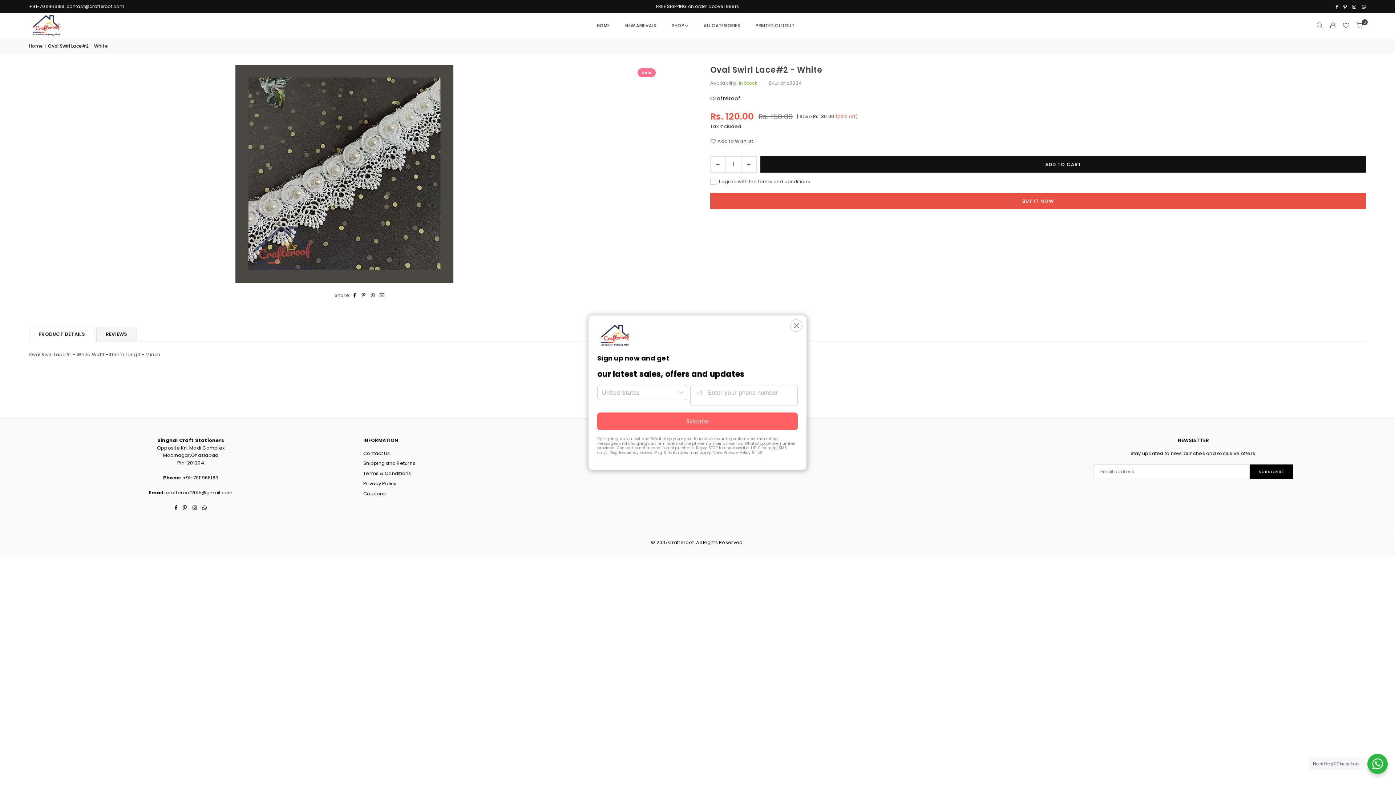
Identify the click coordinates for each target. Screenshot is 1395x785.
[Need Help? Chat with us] (1377, 764)
